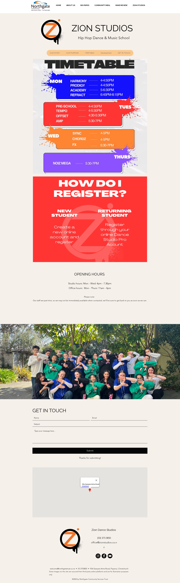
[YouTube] (110, 556)
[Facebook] (104, 556)
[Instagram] (98, 556)
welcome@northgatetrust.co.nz (62, 568)
